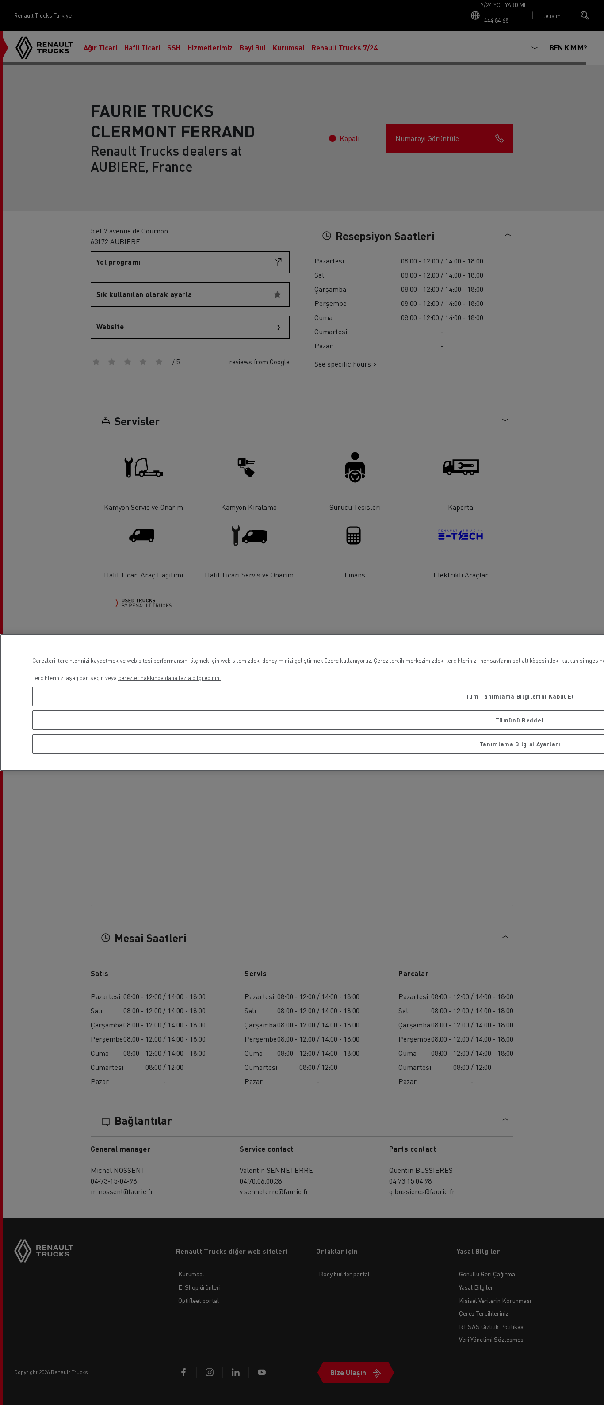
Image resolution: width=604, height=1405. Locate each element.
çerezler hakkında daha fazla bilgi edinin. (169, 677)
